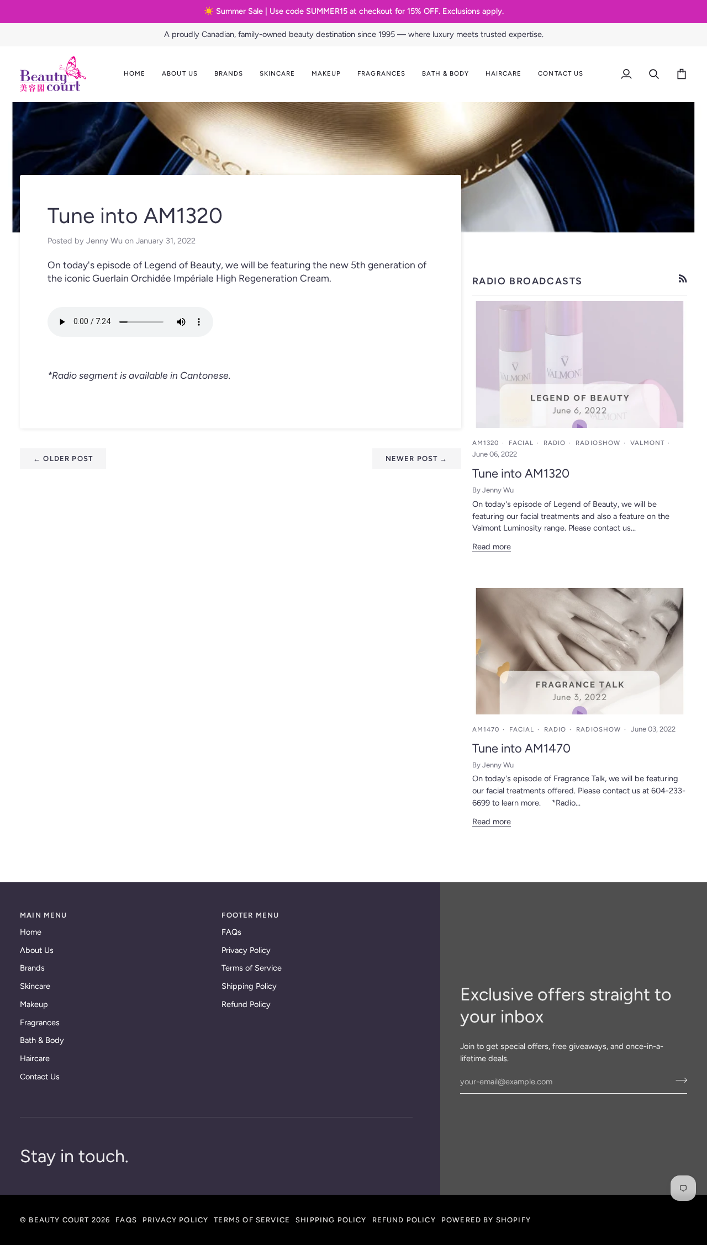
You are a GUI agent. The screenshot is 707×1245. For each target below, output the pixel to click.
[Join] (678, 1080)
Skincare (35, 986)
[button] (179, 74)
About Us (37, 950)
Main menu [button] (43, 915)
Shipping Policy (249, 986)
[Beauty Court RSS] (683, 278)
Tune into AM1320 (520, 473)
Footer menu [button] (250, 915)
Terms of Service (251, 968)
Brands (32, 968)
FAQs (231, 932)
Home (30, 932)
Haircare (35, 1058)
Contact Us (40, 1077)
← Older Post (63, 458)
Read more (491, 547)
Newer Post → (417, 458)
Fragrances (40, 1022)
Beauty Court (59, 1220)
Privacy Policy (246, 950)
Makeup (34, 1004)
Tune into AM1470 (521, 748)
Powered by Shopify (486, 1220)
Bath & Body (42, 1040)
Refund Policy (246, 1004)
